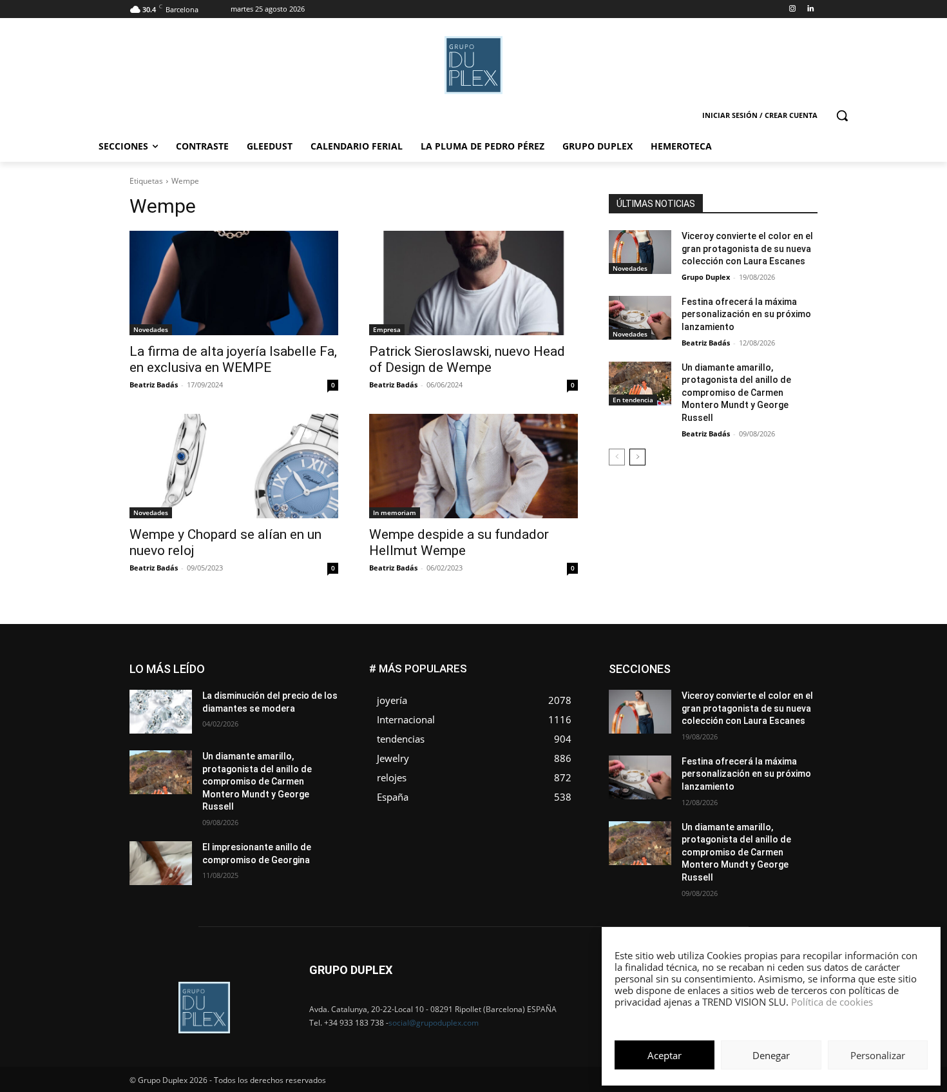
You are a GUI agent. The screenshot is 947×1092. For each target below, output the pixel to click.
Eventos (803, 674)
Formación (798, 683)
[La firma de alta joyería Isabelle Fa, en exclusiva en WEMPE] (233, 283)
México (729, 703)
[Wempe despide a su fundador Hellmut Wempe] (473, 466)
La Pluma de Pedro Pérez (772, 693)
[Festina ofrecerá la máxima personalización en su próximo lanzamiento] (640, 318)
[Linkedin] (810, 9)
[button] (842, 115)
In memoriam (394, 512)
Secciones (732, 722)
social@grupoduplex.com (433, 1022)
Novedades (150, 329)
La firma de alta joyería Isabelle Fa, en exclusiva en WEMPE (233, 359)
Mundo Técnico (788, 703)
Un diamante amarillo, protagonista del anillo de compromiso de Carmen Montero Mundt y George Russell (736, 392)
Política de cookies (832, 1001)
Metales (686, 703)
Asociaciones (688, 664)
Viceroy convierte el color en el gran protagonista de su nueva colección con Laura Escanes (747, 248)
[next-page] (637, 457)
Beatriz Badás (153, 384)
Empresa (387, 329)
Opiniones (740, 712)
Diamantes (749, 664)
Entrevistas (752, 674)
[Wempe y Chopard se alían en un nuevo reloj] (233, 466)
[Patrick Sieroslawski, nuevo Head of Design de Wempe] (473, 283)
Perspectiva (796, 712)
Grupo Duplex (706, 277)
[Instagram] (792, 9)
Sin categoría (793, 722)
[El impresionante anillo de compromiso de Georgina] (160, 863)
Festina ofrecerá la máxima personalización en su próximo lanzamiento (746, 314)
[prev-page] (617, 457)
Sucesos (801, 732)
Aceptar (664, 1055)
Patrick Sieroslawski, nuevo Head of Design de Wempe (467, 359)
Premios (682, 722)
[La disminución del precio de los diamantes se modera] (160, 712)
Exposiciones (699, 683)
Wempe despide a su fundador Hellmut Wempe (459, 542)
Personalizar (877, 1055)
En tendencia (633, 399)
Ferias (751, 683)
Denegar (771, 1055)
